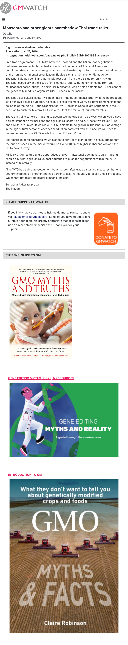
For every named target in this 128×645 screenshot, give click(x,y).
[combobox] (112, 19)
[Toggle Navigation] (3, 19)
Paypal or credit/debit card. (30, 216)
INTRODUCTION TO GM (25, 475)
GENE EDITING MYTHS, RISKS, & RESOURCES (41, 378)
